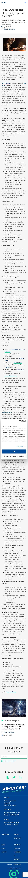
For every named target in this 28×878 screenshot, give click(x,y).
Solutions (5, 834)
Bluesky (17, 859)
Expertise (17, 838)
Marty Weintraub (9, 732)
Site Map (9, 864)
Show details (19, 446)
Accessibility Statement (14, 868)
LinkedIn (17, 848)
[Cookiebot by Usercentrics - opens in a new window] (19, 421)
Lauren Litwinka (9, 29)
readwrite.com (6, 412)
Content (4, 22)
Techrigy (7, 367)
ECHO (6, 360)
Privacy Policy (17, 864)
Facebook (17, 852)
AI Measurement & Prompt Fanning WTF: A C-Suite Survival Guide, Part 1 (13, 726)
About (16, 834)
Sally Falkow (6, 83)
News (3, 848)
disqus (21, 358)
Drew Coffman (11, 692)
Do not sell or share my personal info (14, 456)
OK (14, 451)
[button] (25, 2)
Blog (3, 845)
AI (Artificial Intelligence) (11, 721)
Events (4, 852)
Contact (17, 845)
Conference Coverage (17, 20)
